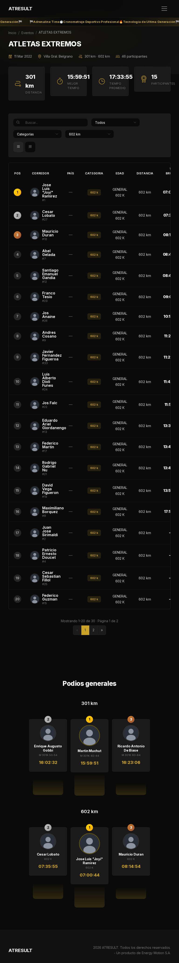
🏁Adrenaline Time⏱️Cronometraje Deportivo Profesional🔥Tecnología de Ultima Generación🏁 (96, 22)
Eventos (27, 33)
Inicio (12, 33)
